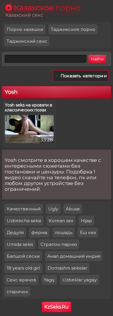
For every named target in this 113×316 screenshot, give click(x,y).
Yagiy (49, 280)
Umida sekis (20, 244)
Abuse (73, 209)
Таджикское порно (73, 29)
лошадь (63, 232)
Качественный (24, 209)
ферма (39, 232)
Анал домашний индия (73, 256)
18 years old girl (23, 268)
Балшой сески (23, 256)
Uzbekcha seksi (24, 220)
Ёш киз (88, 232)
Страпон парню (59, 244)
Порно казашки (25, 29)
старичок (17, 291)
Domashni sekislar (67, 268)
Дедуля (15, 232)
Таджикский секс (27, 41)
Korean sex (61, 220)
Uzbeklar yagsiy (79, 280)
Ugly (53, 209)
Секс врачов (21, 280)
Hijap (86, 220)
